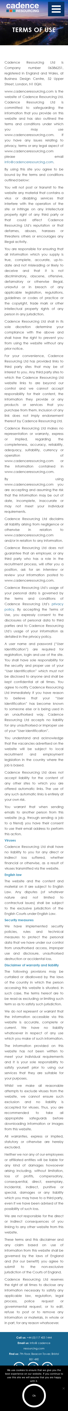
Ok (34, 1395)
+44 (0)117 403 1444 (39, 1337)
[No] (63, 1388)
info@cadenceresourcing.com (29, 162)
